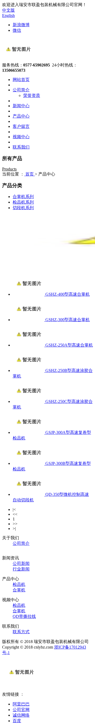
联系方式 (21, 632)
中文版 (8, 10)
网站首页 (21, 79)
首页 (29, 174)
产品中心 (21, 116)
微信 (17, 30)
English (8, 15)
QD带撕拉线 (24, 616)
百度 (17, 720)
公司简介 (21, 90)
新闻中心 (21, 106)
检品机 (19, 584)
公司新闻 (21, 563)
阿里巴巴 (21, 704)
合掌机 (19, 590)
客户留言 (21, 126)
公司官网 (21, 709)
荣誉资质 (31, 95)
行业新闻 (21, 569)
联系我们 (21, 147)
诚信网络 (21, 715)
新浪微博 (21, 25)
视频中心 (21, 136)
